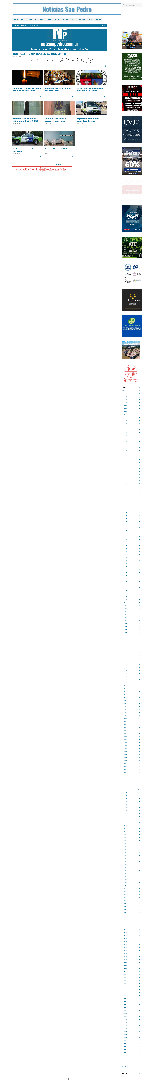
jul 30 (125, 420)
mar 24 (125, 814)
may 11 (125, 665)
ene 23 (125, 998)
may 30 (125, 608)
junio (124, 510)
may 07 (125, 677)
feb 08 (125, 948)
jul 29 (125, 423)
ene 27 (125, 986)
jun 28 (125, 519)
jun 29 (125, 516)
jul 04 (125, 498)
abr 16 (125, 742)
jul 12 (125, 474)
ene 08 (125, 1043)
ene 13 (125, 1028)
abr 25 (125, 715)
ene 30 (125, 977)
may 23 (125, 629)
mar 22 (125, 819)
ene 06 (125, 1049)
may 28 (125, 614)
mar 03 (125, 876)
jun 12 (125, 566)
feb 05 (125, 957)
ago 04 (125, 402)
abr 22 (125, 724)
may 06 (125, 679)
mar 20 (125, 825)
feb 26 (125, 894)
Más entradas (59, 164)
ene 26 (125, 989)
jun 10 (125, 572)
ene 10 (125, 1037)
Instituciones (65, 19)
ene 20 (125, 1007)
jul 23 (125, 441)
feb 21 (125, 909)
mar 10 (125, 855)
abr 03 (125, 781)
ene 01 (125, 1064)
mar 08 (125, 861)
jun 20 (125, 542)
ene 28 (125, 983)
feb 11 (125, 939)
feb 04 (125, 959)
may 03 (125, 688)
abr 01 (125, 787)
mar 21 (125, 822)
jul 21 (125, 447)
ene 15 (125, 1022)
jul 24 (125, 438)
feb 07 (125, 951)
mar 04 (125, 873)
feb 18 (125, 918)
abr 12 (125, 754)
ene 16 (125, 1019)
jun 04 (125, 590)
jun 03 (125, 593)
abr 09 (125, 763)
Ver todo (104, 25)
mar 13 (125, 846)
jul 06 (125, 492)
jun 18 (125, 548)
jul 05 (125, 495)
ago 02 (125, 408)
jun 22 (125, 537)
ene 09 (125, 1040)
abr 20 (125, 730)
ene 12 (125, 1031)
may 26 (125, 620)
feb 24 (125, 900)
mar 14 (125, 843)
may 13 (125, 659)
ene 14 (125, 1025)
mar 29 (125, 799)
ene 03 (125, 1058)
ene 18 (125, 1013)
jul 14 (125, 468)
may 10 (125, 668)
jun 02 (125, 596)
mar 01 (125, 882)
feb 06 (125, 954)
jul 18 (125, 456)
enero (124, 971)
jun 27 (125, 522)
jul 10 (125, 480)
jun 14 (125, 560)
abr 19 (125, 733)
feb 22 (125, 906)
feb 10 (125, 942)
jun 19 (125, 545)
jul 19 (125, 453)
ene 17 (125, 1016)
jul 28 (125, 426)
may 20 (125, 638)
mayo (124, 602)
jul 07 (125, 489)
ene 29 (125, 980)
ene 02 (125, 1061)
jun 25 (125, 528)
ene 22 (125, 1001)
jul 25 (125, 435)
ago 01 (125, 411)
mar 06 (125, 867)
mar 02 (125, 879)
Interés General (32, 19)
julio (124, 414)
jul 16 (125, 462)
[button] (105, 66)
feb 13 (125, 933)
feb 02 (125, 965)
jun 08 (125, 578)
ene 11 (125, 1034)
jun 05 (125, 587)
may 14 (125, 656)
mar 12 (125, 849)
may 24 (125, 626)
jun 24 (125, 531)
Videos (73, 19)
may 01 (125, 694)
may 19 (125, 641)
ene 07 (125, 1046)
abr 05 (125, 775)
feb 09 (125, 945)
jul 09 (125, 483)
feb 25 (125, 897)
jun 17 (125, 551)
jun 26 (125, 525)
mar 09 (125, 858)
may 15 (125, 653)
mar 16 (125, 837)
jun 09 (125, 575)
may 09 (125, 671)
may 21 (125, 635)
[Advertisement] (113, 53)
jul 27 (125, 429)
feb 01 (125, 968)
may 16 (125, 650)
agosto (124, 394)
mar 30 (125, 796)
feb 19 (125, 915)
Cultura (57, 19)
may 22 (125, 632)
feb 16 (125, 924)
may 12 (125, 662)
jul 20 (125, 450)
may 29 (125, 611)
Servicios (98, 19)
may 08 (125, 674)
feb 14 (125, 930)
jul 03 (125, 501)
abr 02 (125, 784)
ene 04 (125, 1055)
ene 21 (125, 1004)
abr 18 (125, 736)
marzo (124, 790)
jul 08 (125, 486)
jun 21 (125, 539)
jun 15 (125, 557)
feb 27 (125, 891)
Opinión (49, 19)
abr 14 (125, 748)
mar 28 (125, 802)
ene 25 (125, 992)
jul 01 (125, 507)
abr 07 (125, 769)
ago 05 (125, 400)
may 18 (125, 644)
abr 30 (125, 700)
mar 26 (125, 808)
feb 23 (125, 903)
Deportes (42, 19)
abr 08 (125, 766)
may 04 (125, 685)
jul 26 (125, 432)
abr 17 (125, 739)
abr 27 (125, 709)
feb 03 (125, 962)
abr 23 (125, 721)
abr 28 (125, 706)
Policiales (15, 19)
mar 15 (125, 840)
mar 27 (125, 805)
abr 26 (125, 712)
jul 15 (125, 465)
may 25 (125, 623)
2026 (123, 391)
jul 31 (125, 417)
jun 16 (125, 554)
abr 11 (125, 757)
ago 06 (125, 397)
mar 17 (125, 834)
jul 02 (125, 504)
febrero (124, 885)
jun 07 (125, 581)
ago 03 (125, 405)
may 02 (125, 691)
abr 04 (125, 778)
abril (124, 697)
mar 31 (125, 793)
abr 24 (125, 718)
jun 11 (125, 569)
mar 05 (125, 870)
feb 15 (125, 927)
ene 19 (125, 1010)
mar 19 (125, 828)
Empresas (90, 19)
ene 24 (125, 995)
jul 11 (125, 477)
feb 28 (125, 888)
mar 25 (125, 811)
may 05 (125, 682)
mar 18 (125, 831)
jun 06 (125, 584)
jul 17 (125, 459)
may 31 (125, 605)
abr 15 (125, 745)
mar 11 (125, 852)
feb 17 (125, 921)
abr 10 (125, 760)
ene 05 (125, 1052)
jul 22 (125, 444)
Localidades (82, 19)
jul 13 (125, 471)
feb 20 (125, 912)
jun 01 (125, 599)
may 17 (125, 647)
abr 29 (125, 703)
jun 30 (125, 513)
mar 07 (125, 864)
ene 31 (125, 974)
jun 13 (125, 563)
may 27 (125, 617)
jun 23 (125, 534)
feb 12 (125, 936)
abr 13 (125, 751)
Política (23, 19)
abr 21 (125, 727)
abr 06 (125, 772)
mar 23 (125, 817)
